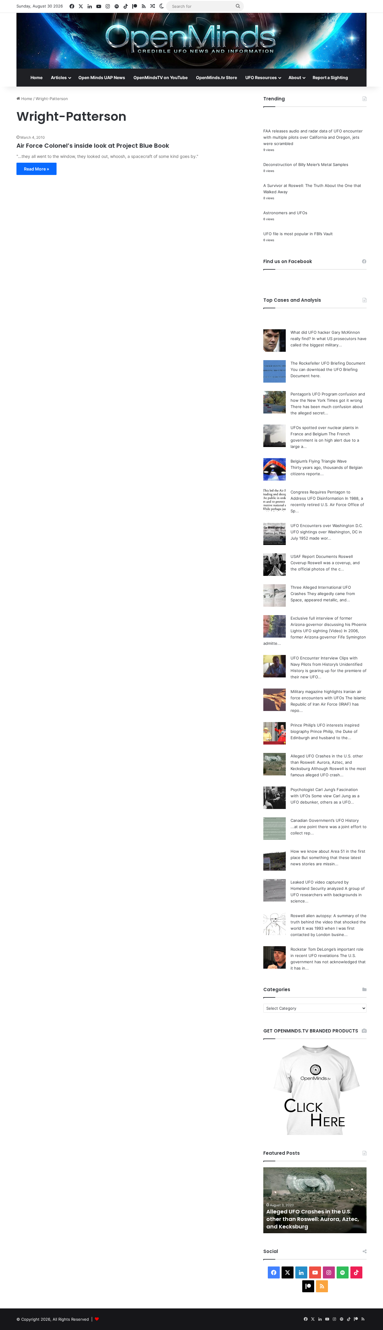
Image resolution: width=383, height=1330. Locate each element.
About (294, 77)
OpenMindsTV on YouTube (160, 77)
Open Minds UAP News (101, 77)
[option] (315, 1200)
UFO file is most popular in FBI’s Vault (298, 233)
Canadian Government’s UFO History (325, 820)
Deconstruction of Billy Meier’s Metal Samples (305, 164)
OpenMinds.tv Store (216, 77)
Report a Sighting (330, 77)
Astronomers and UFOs (285, 212)
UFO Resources (261, 77)
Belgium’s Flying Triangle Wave (319, 461)
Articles (59, 77)
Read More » (36, 168)
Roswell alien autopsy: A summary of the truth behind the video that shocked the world (329, 922)
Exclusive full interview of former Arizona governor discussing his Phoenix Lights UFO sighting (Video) (329, 624)
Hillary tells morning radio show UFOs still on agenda (310, 1222)
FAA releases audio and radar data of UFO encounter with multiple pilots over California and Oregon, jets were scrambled (313, 137)
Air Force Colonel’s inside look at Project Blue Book (92, 145)
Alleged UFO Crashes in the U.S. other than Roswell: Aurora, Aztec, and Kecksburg (327, 762)
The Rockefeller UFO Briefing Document (328, 363)
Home (36, 77)
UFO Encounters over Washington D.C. (327, 525)
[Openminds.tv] (191, 41)
